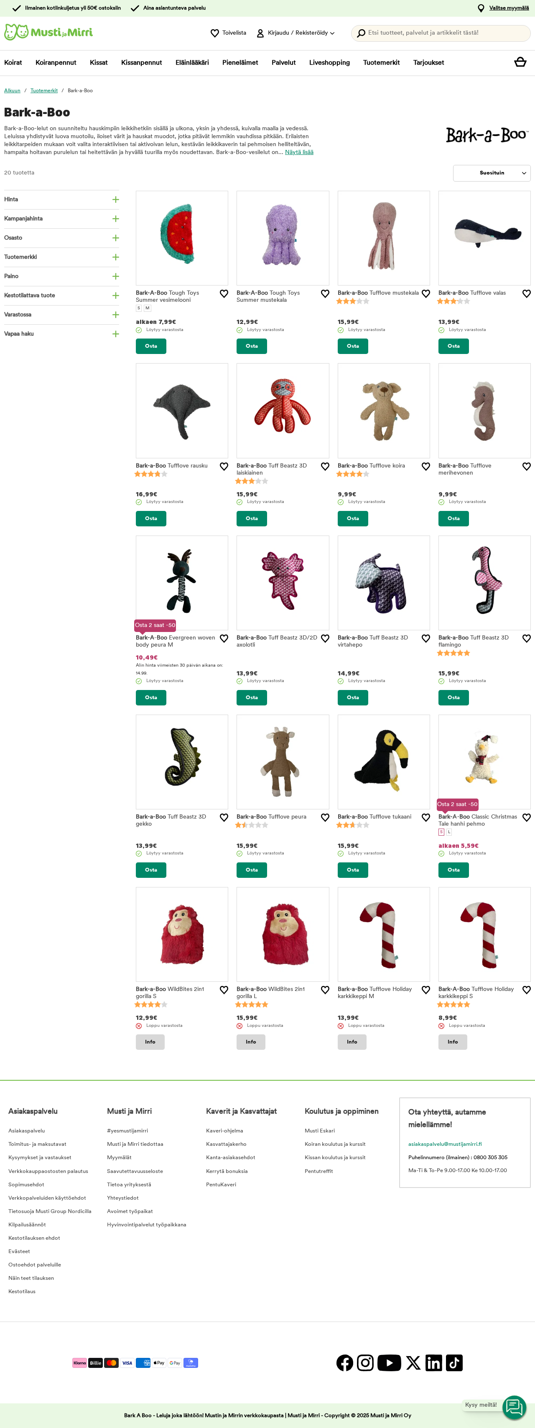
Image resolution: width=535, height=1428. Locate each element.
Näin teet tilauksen (31, 1278)
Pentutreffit (319, 1171)
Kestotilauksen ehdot (34, 1238)
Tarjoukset (428, 63)
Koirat (13, 63)
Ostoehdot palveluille (34, 1265)
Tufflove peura (271, 817)
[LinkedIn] (433, 1363)
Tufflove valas (472, 293)
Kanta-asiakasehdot (230, 1157)
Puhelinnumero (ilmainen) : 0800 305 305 (457, 1157)
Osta (151, 346)
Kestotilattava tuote (29, 296)
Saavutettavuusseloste (135, 1171)
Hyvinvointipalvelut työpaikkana (146, 1225)
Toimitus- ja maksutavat (37, 1144)
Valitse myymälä (509, 8)
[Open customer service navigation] (515, 1408)
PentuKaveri (221, 1185)
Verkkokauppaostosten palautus (48, 1171)
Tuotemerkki (20, 257)
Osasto (13, 238)
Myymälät (119, 1157)
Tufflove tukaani (374, 817)
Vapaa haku (19, 334)
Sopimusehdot (26, 1185)
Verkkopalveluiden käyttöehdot (47, 1198)
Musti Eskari (320, 1131)
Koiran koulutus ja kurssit (335, 1144)
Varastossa (17, 315)
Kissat (99, 63)
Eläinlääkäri (192, 63)
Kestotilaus (22, 1291)
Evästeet (19, 1251)
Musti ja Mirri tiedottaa (135, 1144)
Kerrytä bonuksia (227, 1171)
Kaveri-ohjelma (224, 1131)
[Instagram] (365, 1363)
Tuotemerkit (381, 63)
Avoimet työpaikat (130, 1211)
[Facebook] (344, 1363)
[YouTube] (389, 1363)
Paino (11, 276)
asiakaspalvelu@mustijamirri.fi (445, 1144)
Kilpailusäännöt (27, 1225)
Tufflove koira (371, 466)
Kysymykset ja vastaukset (39, 1157)
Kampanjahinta (23, 219)
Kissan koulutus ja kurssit (335, 1157)
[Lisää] (224, 294)
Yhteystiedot (123, 1198)
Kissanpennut (141, 63)
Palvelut (284, 63)
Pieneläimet (240, 63)
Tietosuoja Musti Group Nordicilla (50, 1211)
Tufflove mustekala (378, 293)
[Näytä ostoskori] (522, 63)
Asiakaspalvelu (26, 1131)
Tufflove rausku (172, 466)
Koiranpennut (56, 63)
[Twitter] (413, 1363)
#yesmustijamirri (127, 1131)
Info (150, 1042)
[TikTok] (453, 1363)
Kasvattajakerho (226, 1144)
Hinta (11, 200)
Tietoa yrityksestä (129, 1185)
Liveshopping (329, 63)
